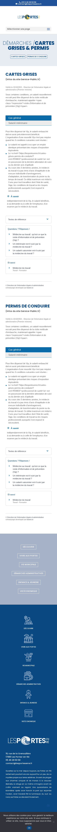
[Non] (53, 822)
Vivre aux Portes (28, 555)
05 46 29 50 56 (13, 760)
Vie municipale (28, 564)
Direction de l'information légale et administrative (25, 285)
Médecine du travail (21, 268)
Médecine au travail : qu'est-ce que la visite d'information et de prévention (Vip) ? (29, 237)
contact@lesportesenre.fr (19, 763)
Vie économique (28, 591)
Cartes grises (18, 56)
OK (29, 828)
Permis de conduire (37, 56)
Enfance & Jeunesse (28, 582)
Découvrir (28, 546)
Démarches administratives (28, 573)
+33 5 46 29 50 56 (28, 2)
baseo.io (30, 288)
